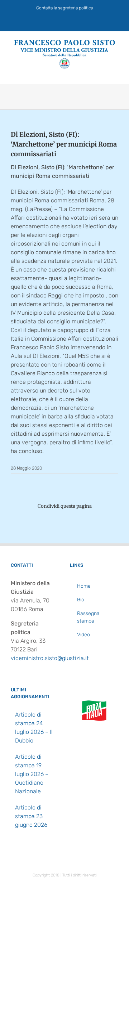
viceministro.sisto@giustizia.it (50, 658)
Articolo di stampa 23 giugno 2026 (31, 816)
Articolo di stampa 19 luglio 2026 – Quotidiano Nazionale (31, 774)
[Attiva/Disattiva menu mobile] (115, 72)
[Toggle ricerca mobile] (102, 72)
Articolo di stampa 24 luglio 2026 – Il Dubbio (34, 727)
